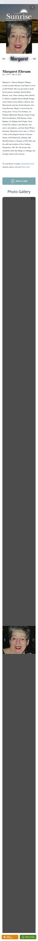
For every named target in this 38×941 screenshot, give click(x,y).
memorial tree (27, 163)
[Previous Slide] (4, 639)
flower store (25, 167)
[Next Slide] (33, 639)
